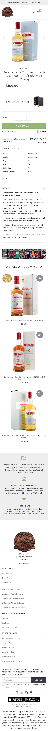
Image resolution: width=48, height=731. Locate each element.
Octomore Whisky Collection (13, 603)
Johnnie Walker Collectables (13, 608)
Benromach (24, 69)
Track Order (7, 578)
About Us (5, 618)
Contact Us (6, 583)
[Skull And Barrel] (8, 12)
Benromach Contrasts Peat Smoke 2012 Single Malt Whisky (24, 437)
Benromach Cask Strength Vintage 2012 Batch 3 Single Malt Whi (24, 378)
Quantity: (7, 117)
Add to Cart (24, 125)
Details (6, 188)
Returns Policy (8, 647)
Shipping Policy (8, 656)
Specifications (10, 148)
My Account (7, 574)
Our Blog (5, 623)
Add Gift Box (18, 102)
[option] (24, 41)
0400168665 (24, 564)
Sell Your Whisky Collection (13, 589)
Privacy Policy (7, 643)
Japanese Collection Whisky (13, 598)
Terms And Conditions (11, 638)
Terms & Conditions (30, 685)
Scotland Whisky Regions (12, 594)
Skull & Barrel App (9, 627)
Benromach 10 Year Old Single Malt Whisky (24, 320)
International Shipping (11, 661)
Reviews (6, 179)
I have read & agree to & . (25, 686)
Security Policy (8, 652)
